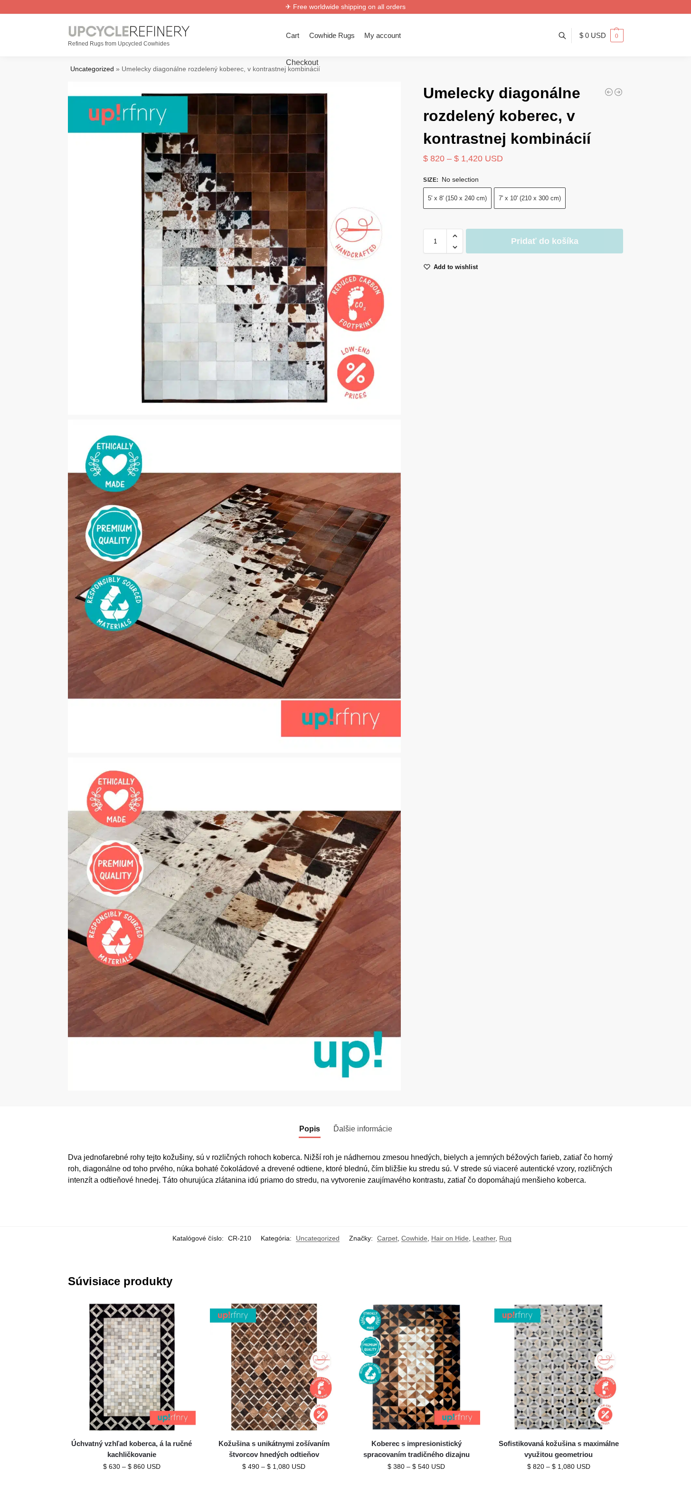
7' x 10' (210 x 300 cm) (530, 198)
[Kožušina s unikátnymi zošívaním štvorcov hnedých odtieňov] (274, 1367)
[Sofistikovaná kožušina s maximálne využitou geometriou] (558, 1367)
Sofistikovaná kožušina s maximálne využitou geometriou (559, 1448)
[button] (601, 35)
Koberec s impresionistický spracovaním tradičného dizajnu (416, 1448)
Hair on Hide (450, 1238)
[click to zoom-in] (234, 248)
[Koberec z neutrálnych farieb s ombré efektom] (618, 92)
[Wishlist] (181, 1317)
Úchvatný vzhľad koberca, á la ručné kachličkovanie (131, 1448)
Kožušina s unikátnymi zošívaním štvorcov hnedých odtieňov (274, 1448)
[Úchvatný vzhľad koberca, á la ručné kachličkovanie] (132, 1367)
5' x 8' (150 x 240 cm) (457, 198)
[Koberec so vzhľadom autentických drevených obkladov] (609, 92)
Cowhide (414, 1238)
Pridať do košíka (544, 241)
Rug (505, 1238)
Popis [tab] (309, 1129)
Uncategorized (92, 69)
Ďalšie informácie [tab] (362, 1129)
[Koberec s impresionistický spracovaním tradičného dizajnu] (416, 1367)
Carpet (387, 1238)
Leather (484, 1238)
